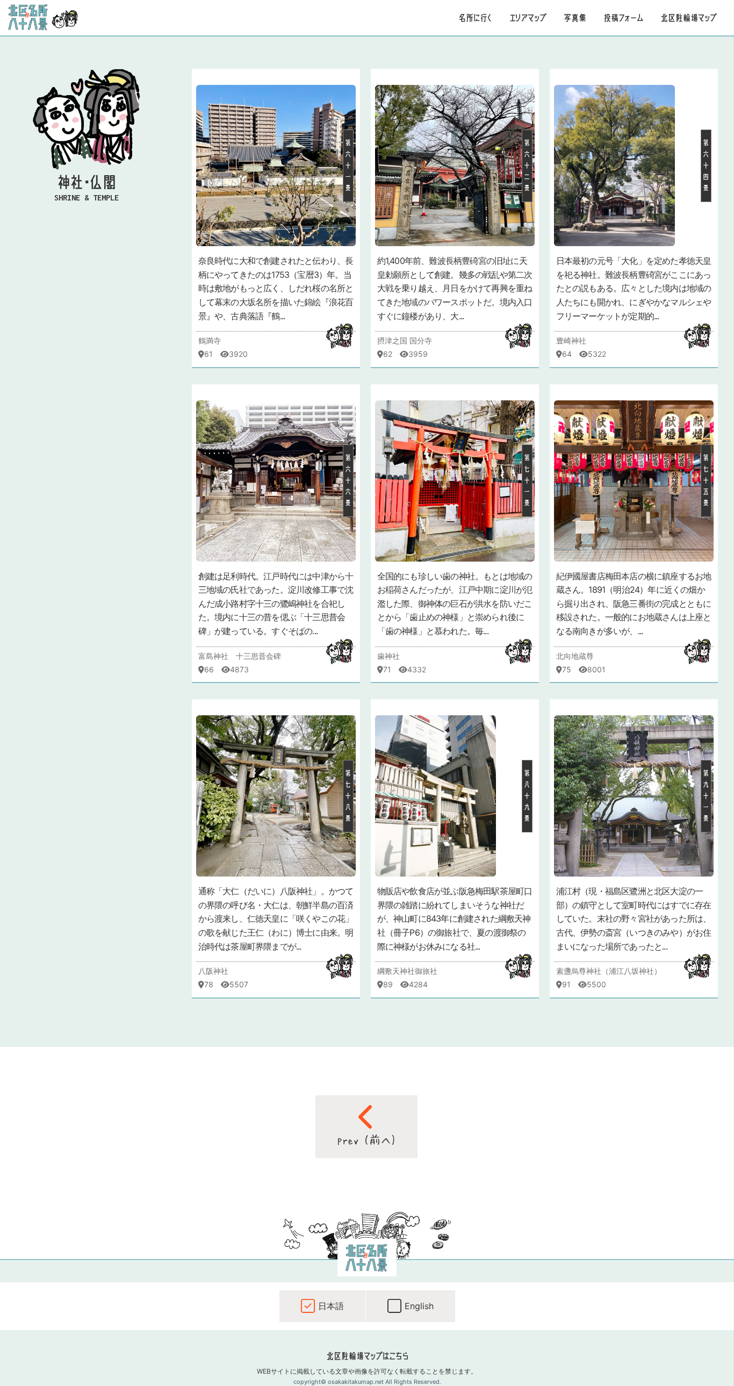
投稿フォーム (623, 18)
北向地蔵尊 (575, 655)
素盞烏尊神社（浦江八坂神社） (608, 970)
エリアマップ (527, 18)
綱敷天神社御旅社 (407, 970)
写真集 (575, 18)
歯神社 (388, 655)
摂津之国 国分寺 (404, 340)
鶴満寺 (209, 340)
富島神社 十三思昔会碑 (239, 655)
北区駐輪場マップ (688, 18)
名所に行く (475, 18)
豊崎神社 (571, 340)
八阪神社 (213, 970)
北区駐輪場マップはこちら (367, 1356)
